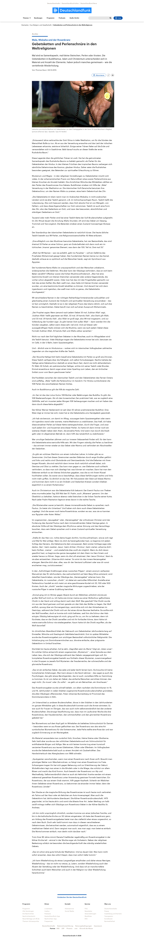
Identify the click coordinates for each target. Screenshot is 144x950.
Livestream (48, 908)
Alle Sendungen (28, 911)
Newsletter (88, 911)
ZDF (63, 928)
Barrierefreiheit (109, 921)
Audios (46, 911)
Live (119, 18)
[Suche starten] (110, 18)
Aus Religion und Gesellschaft (40, 25)
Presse (106, 911)
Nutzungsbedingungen (83, 926)
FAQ (86, 908)
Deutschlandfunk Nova (89, 3)
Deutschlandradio (53, 3)
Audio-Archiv (74, 18)
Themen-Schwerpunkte (30, 921)
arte (76, 928)
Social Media (69, 911)
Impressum (98, 926)
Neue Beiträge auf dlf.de (30, 919)
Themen (26, 18)
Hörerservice (69, 908)
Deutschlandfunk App (52, 916)
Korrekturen (108, 919)
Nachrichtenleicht (28, 916)
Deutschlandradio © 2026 (72, 935)
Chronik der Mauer (86, 928)
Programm (50, 18)
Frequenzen (48, 921)
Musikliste (88, 916)
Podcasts (62, 18)
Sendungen (38, 18)
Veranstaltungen (90, 914)
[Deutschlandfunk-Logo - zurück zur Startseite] (72, 10)
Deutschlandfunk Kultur (70, 3)
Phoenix (69, 928)
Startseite (24, 25)
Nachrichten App (50, 919)
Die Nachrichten (28, 914)
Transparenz (108, 916)
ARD (57, 928)
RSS (86, 919)
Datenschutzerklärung (65, 926)
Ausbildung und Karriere (113, 914)
